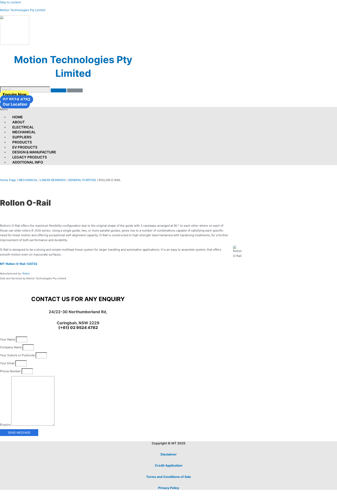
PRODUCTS (22, 142)
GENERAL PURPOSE (82, 180)
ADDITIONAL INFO (27, 162)
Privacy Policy (168, 488)
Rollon (26, 273)
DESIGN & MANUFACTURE (34, 152)
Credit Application (168, 465)
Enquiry (5, 424)
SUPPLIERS (22, 137)
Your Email (7, 363)
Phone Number (11, 371)
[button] (168, 109)
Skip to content (10, 2)
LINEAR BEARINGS (53, 180)
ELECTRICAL (23, 127)
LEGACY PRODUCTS (29, 157)
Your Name (8, 339)
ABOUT (18, 122)
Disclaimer (169, 454)
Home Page (8, 180)
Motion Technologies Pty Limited (22, 10)
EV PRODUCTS (24, 147)
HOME (17, 117)
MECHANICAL (24, 132)
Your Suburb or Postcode (18, 355)
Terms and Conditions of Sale (168, 477)
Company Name (11, 347)
